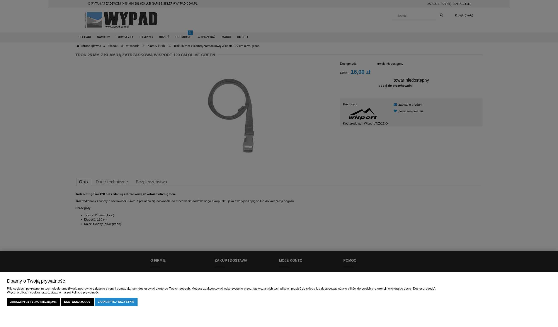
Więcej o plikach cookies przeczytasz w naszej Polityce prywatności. (53, 292)
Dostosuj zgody (77, 301)
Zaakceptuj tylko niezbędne (33, 301)
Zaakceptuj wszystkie (116, 301)
